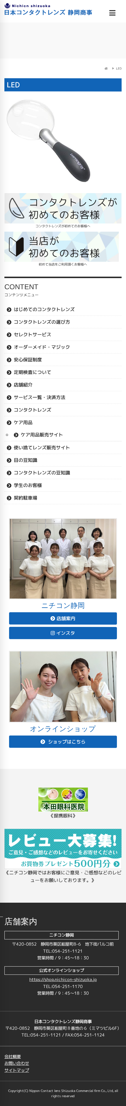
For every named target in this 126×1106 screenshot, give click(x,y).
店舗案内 (66, 618)
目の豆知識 (25, 460)
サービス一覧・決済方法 (39, 397)
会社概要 (12, 1057)
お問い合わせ (16, 1063)
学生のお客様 (28, 485)
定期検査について (32, 372)
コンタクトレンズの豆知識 (42, 472)
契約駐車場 (25, 498)
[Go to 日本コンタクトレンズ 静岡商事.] (106, 68)
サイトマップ (16, 1070)
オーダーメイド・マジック (42, 347)
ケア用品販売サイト (42, 434)
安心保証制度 (28, 359)
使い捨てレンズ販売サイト (42, 447)
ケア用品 (23, 422)
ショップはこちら (66, 742)
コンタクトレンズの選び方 (42, 322)
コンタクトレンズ (32, 410)
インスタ (65, 633)
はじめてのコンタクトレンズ (44, 309)
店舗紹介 (23, 385)
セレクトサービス (32, 334)
